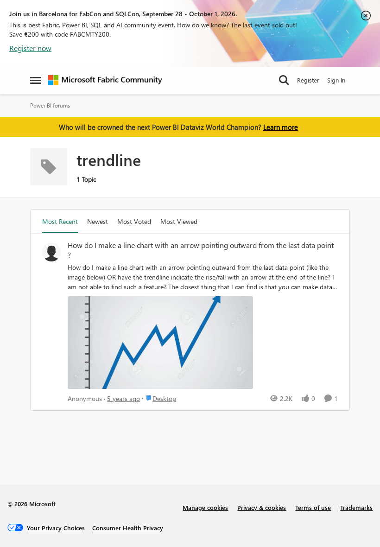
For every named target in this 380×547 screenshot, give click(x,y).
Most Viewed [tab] (178, 221)
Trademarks (356, 507)
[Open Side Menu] (35, 80)
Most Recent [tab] (60, 221)
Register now (30, 48)
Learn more (280, 127)
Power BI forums (50, 105)
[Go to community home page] (105, 80)
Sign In (336, 80)
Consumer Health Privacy (127, 528)
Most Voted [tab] (134, 221)
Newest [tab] (97, 221)
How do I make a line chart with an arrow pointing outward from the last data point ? (201, 250)
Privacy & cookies (261, 507)
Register (308, 80)
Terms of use (313, 507)
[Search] (284, 80)
